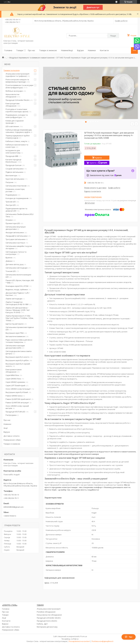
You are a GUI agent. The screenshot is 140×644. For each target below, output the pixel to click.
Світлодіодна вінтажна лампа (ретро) (18, 352)
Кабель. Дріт (42, 624)
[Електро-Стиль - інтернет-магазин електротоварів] (17, 32)
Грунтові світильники (15, 179)
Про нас (31, 50)
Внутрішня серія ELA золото (17, 357)
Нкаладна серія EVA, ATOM (17, 286)
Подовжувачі (11, 195)
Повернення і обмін (12, 440)
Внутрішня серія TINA (15, 333)
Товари (19, 50)
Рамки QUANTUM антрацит (17, 402)
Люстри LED (11, 205)
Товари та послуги (12, 70)
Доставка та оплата (11, 627)
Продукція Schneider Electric (18, 100)
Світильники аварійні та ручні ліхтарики (19, 247)
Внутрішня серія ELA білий (17, 392)
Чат (130, 637)
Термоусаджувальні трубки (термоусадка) (18, 136)
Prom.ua (83, 636)
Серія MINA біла (12, 375)
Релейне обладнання (46, 612)
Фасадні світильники (15, 232)
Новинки (92, 50)
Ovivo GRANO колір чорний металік (17, 407)
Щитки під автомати (15, 324)
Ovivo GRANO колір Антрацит (18, 389)
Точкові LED (11, 271)
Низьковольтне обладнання (12, 95)
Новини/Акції (67, 50)
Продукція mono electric (47, 621)
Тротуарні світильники (15, 239)
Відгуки (80, 50)
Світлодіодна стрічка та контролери (16, 253)
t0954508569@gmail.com (14, 507)
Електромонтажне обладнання (14, 370)
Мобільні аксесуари (14, 91)
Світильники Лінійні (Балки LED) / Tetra (20, 215)
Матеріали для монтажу (47, 627)
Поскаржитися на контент (79, 641)
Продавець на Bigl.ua (70, 639)
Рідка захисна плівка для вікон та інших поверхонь (19, 341)
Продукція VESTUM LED (15, 411)
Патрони (9, 182)
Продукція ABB (12, 156)
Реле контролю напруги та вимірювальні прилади (17, 80)
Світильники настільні (15, 242)
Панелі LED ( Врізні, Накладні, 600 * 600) (20, 281)
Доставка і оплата (11, 436)
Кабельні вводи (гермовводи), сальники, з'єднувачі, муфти (19, 131)
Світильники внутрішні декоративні (16, 228)
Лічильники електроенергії (48, 609)
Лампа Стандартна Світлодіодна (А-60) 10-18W (17, 303)
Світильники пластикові (16, 185)
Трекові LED (11, 201)
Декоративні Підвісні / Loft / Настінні (18, 294)
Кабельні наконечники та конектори (17, 145)
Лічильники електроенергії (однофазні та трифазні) (17, 75)
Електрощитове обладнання (13, 104)
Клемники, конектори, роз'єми (15, 190)
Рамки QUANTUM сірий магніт (18, 399)
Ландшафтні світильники (16, 236)
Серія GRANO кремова (15, 382)
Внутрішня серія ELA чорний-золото (18, 365)
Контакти (104, 50)
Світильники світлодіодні (16, 268)
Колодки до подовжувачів (17, 198)
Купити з (94, 162)
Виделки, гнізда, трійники (17, 289)
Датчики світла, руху (15, 264)
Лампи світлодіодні (14, 298)
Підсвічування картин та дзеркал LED (16, 209)
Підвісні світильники (14, 172)
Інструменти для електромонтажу (13, 151)
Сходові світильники (15, 168)
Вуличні (9, 257)
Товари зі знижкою (48, 50)
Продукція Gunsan (14, 165)
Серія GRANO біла (13, 378)
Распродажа (11, 415)
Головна (8, 50)
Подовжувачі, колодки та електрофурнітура (17, 116)
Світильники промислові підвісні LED (20, 328)
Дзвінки (9, 261)
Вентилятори (11, 175)
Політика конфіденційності (102, 641)
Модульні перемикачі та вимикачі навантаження (31, 57)
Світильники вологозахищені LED (18, 275)
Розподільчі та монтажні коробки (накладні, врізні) (17, 110)
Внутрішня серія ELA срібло (17, 360)
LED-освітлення (12, 126)
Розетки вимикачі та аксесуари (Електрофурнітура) (19, 86)
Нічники (9, 220)
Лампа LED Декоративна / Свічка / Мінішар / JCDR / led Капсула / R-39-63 (17, 310)
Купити (98, 157)
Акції (6, 428)
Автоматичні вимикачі (15, 336)
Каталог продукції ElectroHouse (13, 160)
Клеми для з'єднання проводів (15, 121)
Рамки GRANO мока (14, 395)
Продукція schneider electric (49, 618)
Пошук (113, 35)
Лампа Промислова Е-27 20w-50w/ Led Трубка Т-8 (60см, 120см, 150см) (19, 318)
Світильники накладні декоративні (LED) (15, 346)
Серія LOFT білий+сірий (15, 385)
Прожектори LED (13, 223)
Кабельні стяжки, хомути (16, 141)
